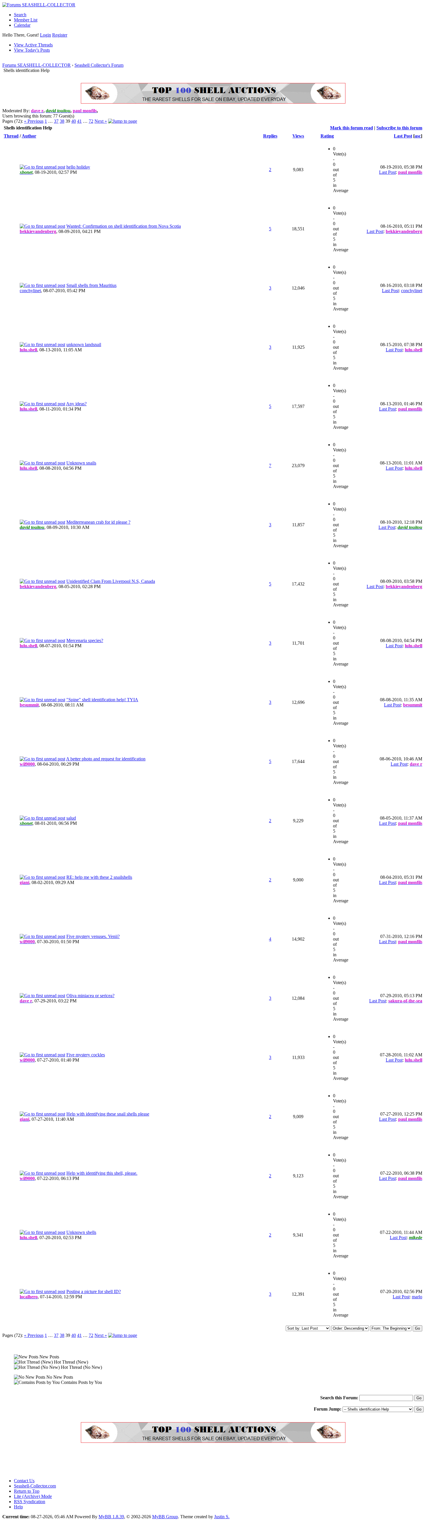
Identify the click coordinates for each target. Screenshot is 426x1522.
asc (418, 135)
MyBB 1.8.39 (111, 1516)
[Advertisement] (107, 1460)
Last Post (403, 135)
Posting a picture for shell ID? (93, 1291)
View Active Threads (33, 44)
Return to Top (26, 1491)
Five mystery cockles (85, 1054)
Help (18, 1506)
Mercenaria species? (84, 640)
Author (29, 135)
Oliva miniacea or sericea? (90, 995)
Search (20, 14)
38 (62, 121)
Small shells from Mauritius (91, 285)
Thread (11, 135)
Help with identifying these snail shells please (107, 1113)
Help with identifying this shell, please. (101, 1173)
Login (45, 34)
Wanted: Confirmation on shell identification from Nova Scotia (123, 226)
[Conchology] (213, 102)
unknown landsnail (83, 344)
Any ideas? (76, 403)
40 (73, 121)
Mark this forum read (351, 127)
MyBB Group (165, 1516)
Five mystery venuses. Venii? (93, 936)
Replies (270, 135)
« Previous (33, 121)
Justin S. (222, 1516)
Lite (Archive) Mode (33, 1496)
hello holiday (78, 167)
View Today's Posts (32, 50)
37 (56, 121)
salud (71, 818)
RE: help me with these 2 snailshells (99, 877)
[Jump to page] (122, 121)
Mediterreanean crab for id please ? (98, 522)
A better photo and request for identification (105, 758)
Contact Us (24, 1480)
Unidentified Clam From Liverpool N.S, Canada (110, 581)
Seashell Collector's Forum (98, 65)
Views (298, 135)
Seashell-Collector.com (35, 1485)
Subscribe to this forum (399, 127)
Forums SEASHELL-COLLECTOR (36, 65)
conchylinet (30, 290)
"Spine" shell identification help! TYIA (102, 699)
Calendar (22, 25)
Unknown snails (81, 462)
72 (91, 121)
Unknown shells (81, 1232)
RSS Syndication (29, 1501)
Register (59, 34)
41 (79, 121)
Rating (327, 135)
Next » (100, 121)
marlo (417, 1296)
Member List (25, 19)
